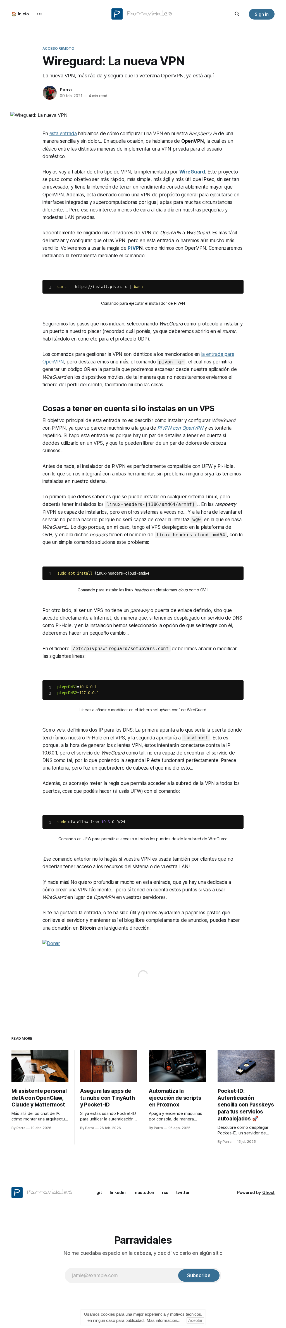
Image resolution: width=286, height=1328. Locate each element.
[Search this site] (237, 13)
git (99, 1192)
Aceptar (195, 1320)
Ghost (268, 1192)
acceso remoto (58, 48)
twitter (183, 1192)
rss (165, 1192)
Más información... (163, 1320)
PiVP (133, 248)
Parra (66, 89)
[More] (39, 13)
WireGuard (192, 172)
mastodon (144, 1192)
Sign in (262, 14)
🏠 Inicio (20, 13)
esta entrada (63, 133)
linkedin (118, 1192)
